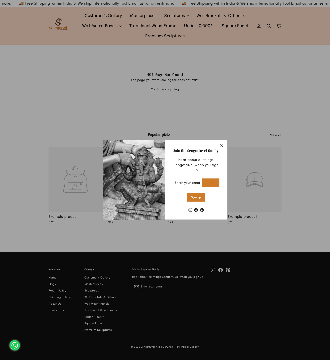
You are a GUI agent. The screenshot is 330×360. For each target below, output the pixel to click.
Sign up (196, 197)
